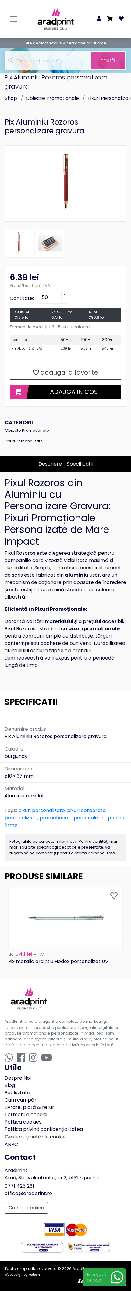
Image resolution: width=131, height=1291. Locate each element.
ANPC (11, 1144)
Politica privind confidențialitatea (44, 1129)
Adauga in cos (74, 392)
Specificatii (80, 463)
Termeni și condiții (26, 1114)
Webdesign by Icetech (22, 1274)
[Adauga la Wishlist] (114, 896)
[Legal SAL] (89, 1246)
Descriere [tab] (50, 463)
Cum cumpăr (21, 1099)
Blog (10, 1085)
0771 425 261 (19, 1186)
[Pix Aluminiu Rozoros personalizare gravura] (65, 182)
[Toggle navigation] (13, 19)
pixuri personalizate (41, 810)
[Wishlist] (121, 19)
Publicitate (17, 1092)
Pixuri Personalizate (24, 441)
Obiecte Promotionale (52, 98)
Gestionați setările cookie (35, 1136)
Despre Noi (18, 1078)
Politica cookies (23, 1121)
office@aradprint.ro (28, 1193)
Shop (11, 98)
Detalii (65, 941)
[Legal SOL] (42, 1247)
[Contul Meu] (99, 19)
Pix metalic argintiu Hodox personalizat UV (58, 961)
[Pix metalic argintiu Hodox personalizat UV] (65, 917)
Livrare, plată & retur (29, 1107)
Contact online (26, 1207)
